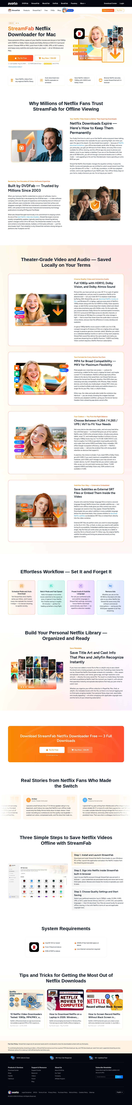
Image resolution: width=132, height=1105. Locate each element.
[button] (108, 10)
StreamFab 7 (37, 10)
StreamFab (35, 3)
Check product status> (15, 67)
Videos (34, 1076)
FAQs (53, 10)
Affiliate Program (60, 1079)
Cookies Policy (83, 1092)
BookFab (64, 3)
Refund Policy (73, 1092)
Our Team (58, 1073)
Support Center (36, 1070)
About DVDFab (59, 1070)
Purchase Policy (63, 1092)
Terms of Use (43, 1092)
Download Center (110, 3)
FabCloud (11, 1079)
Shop (9, 1073)
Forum (33, 1079)
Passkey (74, 3)
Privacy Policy (52, 1092)
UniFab (55, 3)
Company (58, 1076)
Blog (59, 10)
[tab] (11, 23)
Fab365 (10, 1076)
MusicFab (46, 3)
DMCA (35, 1092)
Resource (34, 1073)
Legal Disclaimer (27, 1092)
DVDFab (25, 3)
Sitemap (91, 1092)
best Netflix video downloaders (28, 217)
